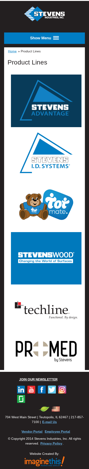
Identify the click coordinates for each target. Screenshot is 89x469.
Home (12, 51)
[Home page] (44, 21)
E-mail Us (49, 422)
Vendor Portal (31, 431)
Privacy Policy (51, 443)
